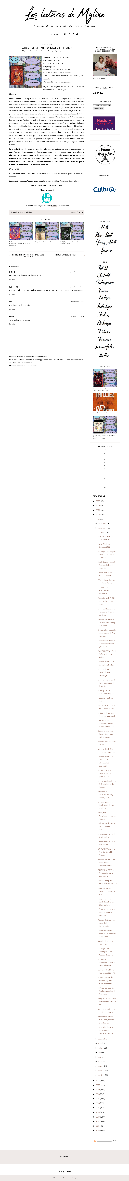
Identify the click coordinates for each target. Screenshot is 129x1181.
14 (104, 469)
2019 (98, 1090)
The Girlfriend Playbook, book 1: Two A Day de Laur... (106, 724)
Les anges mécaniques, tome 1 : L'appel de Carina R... (107, 555)
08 (105, 450)
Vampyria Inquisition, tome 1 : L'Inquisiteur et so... (106, 891)
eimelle (12, 272)
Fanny (11, 316)
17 (20, 51)
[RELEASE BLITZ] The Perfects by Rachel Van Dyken (106, 873)
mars (100, 1066)
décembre (102, 523)
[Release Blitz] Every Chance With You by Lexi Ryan (106, 623)
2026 (98, 501)
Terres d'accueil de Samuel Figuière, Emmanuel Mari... (105, 981)
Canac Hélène (34, 51)
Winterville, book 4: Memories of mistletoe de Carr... (106, 1030)
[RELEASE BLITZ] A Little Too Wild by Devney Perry (105, 795)
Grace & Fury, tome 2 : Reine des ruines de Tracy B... (106, 683)
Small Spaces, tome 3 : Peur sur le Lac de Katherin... (107, 565)
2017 (98, 1099)
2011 (98, 1126)
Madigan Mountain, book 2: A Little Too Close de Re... (106, 902)
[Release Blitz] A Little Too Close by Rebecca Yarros (106, 863)
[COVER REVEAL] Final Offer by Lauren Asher (107, 654)
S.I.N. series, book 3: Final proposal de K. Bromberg (106, 991)
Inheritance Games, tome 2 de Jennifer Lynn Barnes (106, 1020)
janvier (101, 1075)
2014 (98, 1112)
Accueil (56, 34)
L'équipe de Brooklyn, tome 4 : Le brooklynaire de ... (106, 923)
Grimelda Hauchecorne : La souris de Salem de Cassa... (107, 612)
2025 (98, 506)
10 (104, 456)
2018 (98, 1094)
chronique (44, 51)
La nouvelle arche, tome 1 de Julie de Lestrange (105, 672)
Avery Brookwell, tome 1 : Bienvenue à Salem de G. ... (107, 1002)
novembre (102, 528)
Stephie (54, 206)
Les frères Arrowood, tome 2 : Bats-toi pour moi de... (106, 773)
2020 (98, 1085)
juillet (100, 1048)
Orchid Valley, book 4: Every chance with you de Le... (106, 644)
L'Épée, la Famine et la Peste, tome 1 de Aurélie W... (106, 913)
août (100, 1043)
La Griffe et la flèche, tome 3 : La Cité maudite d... (106, 591)
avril (100, 1062)
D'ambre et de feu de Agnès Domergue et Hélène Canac (106, 734)
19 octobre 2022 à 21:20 (77, 287)
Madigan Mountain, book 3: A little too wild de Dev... (106, 805)
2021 (98, 1081)
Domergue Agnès (53, 51)
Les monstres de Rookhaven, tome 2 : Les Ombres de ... (107, 962)
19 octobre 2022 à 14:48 (77, 272)
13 (104, 466)
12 (104, 463)
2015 (98, 1108)
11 (104, 459)
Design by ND (74, 1178)
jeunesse (71, 51)
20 (105, 488)
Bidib (11, 301)
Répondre (12, 280)
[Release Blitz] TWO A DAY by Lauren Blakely (106, 826)
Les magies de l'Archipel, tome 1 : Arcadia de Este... (106, 952)
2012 (98, 1122)
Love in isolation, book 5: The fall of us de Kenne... (106, 784)
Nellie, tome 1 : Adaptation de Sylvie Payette (107, 816)
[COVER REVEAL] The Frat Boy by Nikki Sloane (106, 852)
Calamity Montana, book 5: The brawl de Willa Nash (107, 934)
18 (104, 481)
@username (67, 1171)
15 (104, 472)
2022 (98, 519)
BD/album (25, 51)
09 (105, 453)
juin (99, 1053)
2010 (98, 1131)
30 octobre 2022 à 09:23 (77, 316)
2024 (98, 510)
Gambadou (13, 287)
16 (104, 475)
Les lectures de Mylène (64, 14)
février (101, 1071)
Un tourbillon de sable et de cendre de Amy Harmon (107, 633)
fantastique (64, 51)
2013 (98, 1117)
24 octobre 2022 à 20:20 (77, 302)
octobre (101, 533)
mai (99, 1057)
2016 (98, 1103)
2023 (98, 515)
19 (104, 484)
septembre (103, 1039)
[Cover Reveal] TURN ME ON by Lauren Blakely (106, 601)
